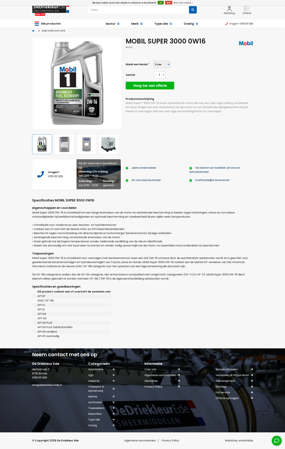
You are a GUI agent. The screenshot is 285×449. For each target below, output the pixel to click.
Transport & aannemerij (96, 389)
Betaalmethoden (227, 369)
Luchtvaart (95, 402)
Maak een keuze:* (137, 64)
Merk (135, 24)
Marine (92, 396)
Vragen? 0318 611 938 (241, 23)
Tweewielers (96, 408)
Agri (90, 375)
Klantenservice (225, 381)
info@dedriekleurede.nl (47, 385)
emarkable (246, 440)
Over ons (150, 369)
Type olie (161, 24)
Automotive (95, 369)
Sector (110, 24)
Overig (189, 24)
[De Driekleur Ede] (50, 10)
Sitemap (221, 387)
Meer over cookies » (183, 3)
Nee (169, 3)
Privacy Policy (153, 387)
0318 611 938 (55, 176)
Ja (160, 3)
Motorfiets (95, 414)
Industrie (93, 381)
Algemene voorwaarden (160, 375)
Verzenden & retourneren (232, 375)
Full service (223, 392)
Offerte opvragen (227, 398)
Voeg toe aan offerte (150, 86)
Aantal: (130, 75)
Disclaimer (151, 381)
